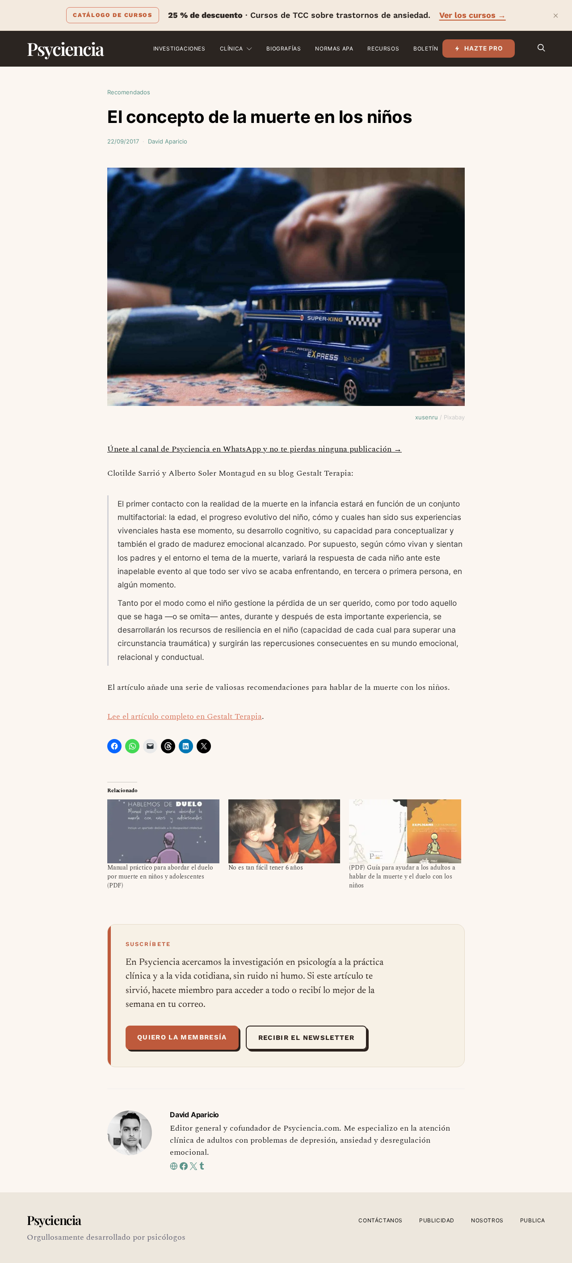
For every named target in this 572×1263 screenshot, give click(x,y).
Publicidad (436, 1220)
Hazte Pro (483, 48)
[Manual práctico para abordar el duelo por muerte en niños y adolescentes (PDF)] (163, 831)
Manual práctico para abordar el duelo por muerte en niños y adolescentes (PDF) (160, 876)
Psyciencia (65, 48)
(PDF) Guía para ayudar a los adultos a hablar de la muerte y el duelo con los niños (402, 876)
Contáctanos (380, 1220)
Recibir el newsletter (306, 1038)
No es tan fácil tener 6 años (265, 867)
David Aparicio (167, 141)
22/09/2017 (123, 141)
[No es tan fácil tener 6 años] (284, 831)
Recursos (383, 48)
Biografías (283, 48)
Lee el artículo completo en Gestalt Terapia (184, 716)
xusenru (426, 417)
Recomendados (128, 92)
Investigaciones (179, 48)
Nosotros (487, 1220)
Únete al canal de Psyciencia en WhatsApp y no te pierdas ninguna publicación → (254, 449)
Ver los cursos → (472, 15)
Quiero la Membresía (182, 1037)
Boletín (425, 48)
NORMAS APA (334, 48)
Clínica (231, 48)
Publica (532, 1220)
